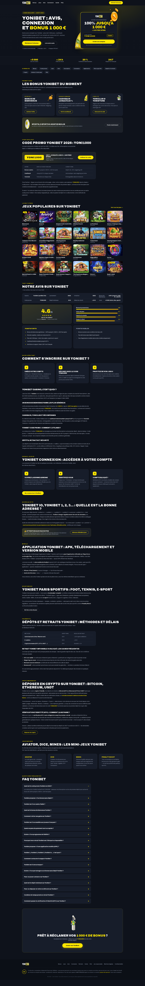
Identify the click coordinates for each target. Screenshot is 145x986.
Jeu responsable (98, 964)
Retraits (81, 964)
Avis (44, 2)
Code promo (43, 68)
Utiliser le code (85, 157)
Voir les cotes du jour (30, 610)
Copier (110, 35)
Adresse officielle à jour (79, 532)
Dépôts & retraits (110, 68)
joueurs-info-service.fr (105, 972)
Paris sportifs (98, 68)
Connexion (50, 2)
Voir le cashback (66, 111)
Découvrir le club (100, 111)
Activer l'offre (31, 111)
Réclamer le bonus (32, 43)
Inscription (67, 68)
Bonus (34, 2)
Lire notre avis (49, 43)
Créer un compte (99, 41)
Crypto (25, 72)
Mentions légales (108, 964)
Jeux (39, 2)
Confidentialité (119, 964)
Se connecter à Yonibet (33, 493)
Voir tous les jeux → (117, 207)
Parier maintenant (112, 125)
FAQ (62, 2)
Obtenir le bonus (116, 2)
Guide (57, 2)
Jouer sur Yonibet (72, 945)
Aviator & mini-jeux (36, 72)
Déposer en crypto (30, 732)
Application (87, 68)
